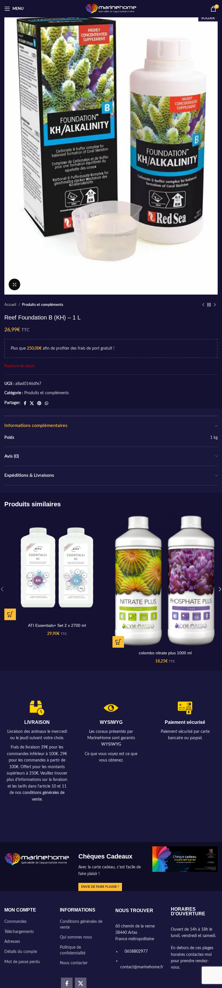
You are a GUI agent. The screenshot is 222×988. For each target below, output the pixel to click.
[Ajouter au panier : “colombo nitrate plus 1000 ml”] (118, 642)
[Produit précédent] (203, 305)
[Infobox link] (37, 752)
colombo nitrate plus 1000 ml (165, 653)
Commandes (15, 922)
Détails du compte (20, 952)
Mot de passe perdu (22, 962)
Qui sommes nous (76, 937)
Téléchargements (19, 932)
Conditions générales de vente (81, 924)
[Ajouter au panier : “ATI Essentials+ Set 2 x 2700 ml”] (10, 614)
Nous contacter (74, 963)
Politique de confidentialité (72, 950)
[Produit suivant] (215, 305)
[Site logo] (111, 9)
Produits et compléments (42, 305)
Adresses (12, 942)
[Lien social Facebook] (25, 403)
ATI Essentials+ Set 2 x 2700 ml (57, 625)
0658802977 (135, 951)
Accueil (10, 305)
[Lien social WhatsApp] (46, 403)
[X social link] (32, 403)
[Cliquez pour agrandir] (14, 284)
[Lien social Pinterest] (39, 403)
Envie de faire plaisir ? (100, 886)
